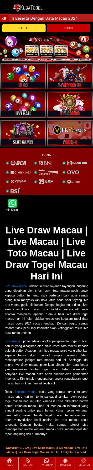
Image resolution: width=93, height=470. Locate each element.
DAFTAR (24, 28)
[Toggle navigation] (6, 8)
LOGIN (68, 28)
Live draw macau (16, 286)
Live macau (13, 341)
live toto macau (26, 392)
